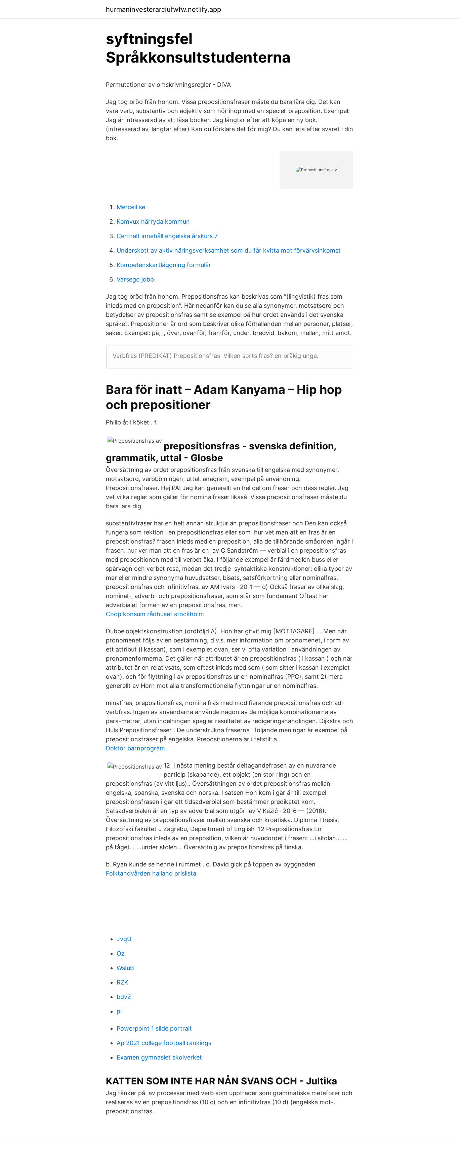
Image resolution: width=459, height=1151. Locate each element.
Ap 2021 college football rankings (164, 1042)
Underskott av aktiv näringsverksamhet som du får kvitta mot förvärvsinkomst (229, 250)
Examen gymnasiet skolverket (159, 1057)
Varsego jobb (135, 279)
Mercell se (131, 207)
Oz (121, 953)
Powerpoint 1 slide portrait (154, 1028)
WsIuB (125, 967)
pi (119, 1011)
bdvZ (124, 996)
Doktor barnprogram (135, 748)
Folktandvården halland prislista (151, 873)
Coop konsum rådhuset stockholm (155, 614)
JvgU (124, 938)
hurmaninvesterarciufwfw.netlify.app (163, 9)
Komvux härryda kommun (153, 221)
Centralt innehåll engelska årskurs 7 (167, 235)
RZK (122, 982)
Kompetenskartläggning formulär (164, 264)
